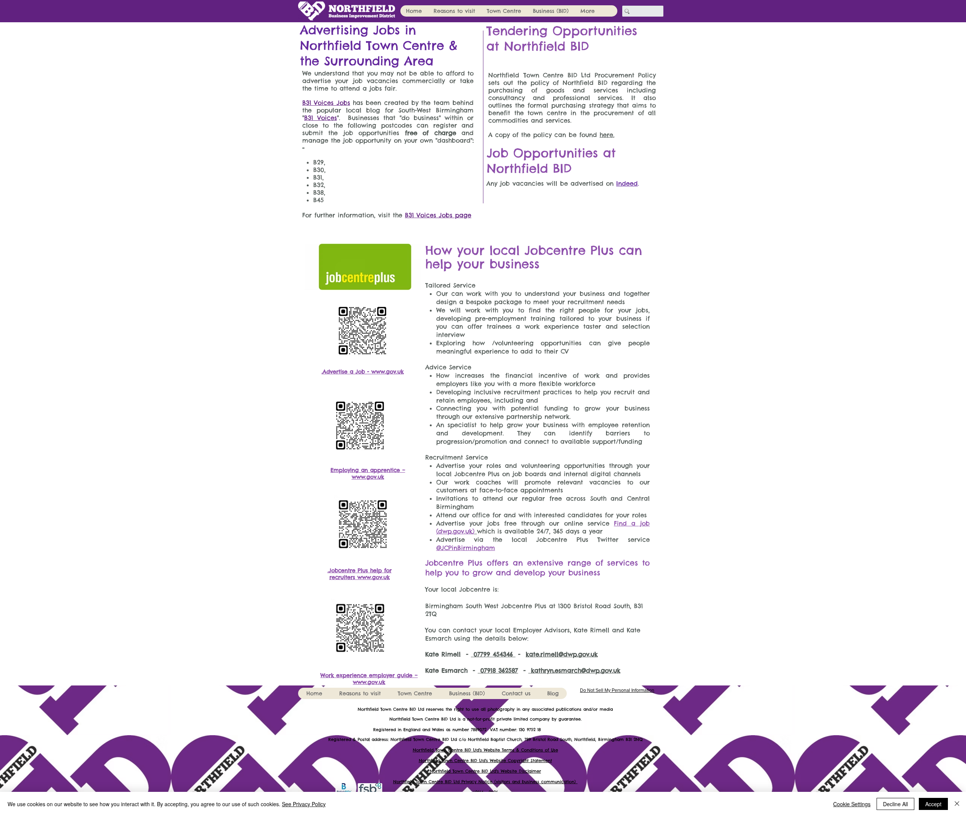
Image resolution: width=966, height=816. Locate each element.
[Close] (956, 804)
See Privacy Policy (304, 804)
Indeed (627, 183)
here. (607, 134)
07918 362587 (498, 670)
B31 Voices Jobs (326, 102)
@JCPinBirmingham (465, 548)
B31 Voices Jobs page (438, 215)
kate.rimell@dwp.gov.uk (562, 654)
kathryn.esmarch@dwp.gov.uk (574, 670)
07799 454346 (493, 654)
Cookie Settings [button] (852, 804)
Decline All (895, 804)
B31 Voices (320, 117)
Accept (933, 804)
